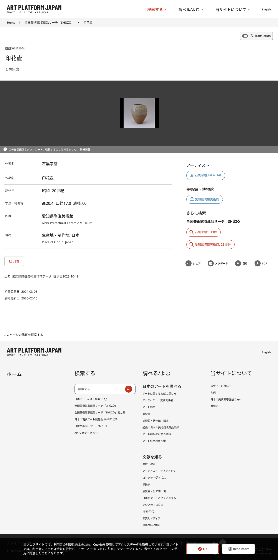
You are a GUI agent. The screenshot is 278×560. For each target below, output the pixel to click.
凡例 (213, 393)
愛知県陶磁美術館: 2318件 (213, 244)
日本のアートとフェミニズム (159, 498)
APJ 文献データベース (87, 433)
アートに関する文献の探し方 (159, 393)
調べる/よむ (189, 10)
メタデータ (221, 263)
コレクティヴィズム (154, 477)
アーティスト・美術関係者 (157, 400)
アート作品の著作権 (154, 441)
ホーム (14, 374)
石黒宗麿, (208, 175)
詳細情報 (85, 149)
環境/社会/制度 (151, 525)
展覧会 (146, 414)
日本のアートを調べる (161, 386)
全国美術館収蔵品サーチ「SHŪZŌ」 (49, 22)
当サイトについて (230, 10)
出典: (8, 276)
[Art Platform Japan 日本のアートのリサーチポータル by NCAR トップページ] (34, 9)
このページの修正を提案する (23, 335)
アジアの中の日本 (152, 505)
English (266, 9)
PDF (264, 263)
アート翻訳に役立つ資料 (156, 434)
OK (205, 549)
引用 (245, 263)
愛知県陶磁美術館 (207, 199)
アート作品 (148, 407)
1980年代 (148, 511)
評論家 (146, 484)
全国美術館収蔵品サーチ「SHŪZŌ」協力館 (99, 412)
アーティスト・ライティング (159, 471)
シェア (197, 263)
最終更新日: (12, 298)
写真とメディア (151, 518)
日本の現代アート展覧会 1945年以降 (95, 419)
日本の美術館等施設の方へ (226, 399)
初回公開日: (12, 291)
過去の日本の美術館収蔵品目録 (160, 427)
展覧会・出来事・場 (154, 491)
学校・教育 (149, 464)
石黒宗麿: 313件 (206, 232)
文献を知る (152, 456)
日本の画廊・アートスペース (91, 426)
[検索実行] (128, 389)
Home (11, 22)
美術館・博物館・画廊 (155, 421)
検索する (155, 10)
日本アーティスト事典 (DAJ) (90, 399)
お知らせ (215, 406)
